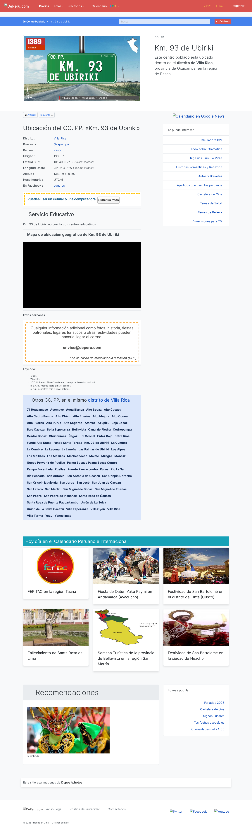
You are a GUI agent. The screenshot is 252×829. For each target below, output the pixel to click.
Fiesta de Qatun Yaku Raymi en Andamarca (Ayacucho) (125, 594)
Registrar (237, 6)
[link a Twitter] (176, 811)
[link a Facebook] (198, 811)
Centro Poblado (35, 21)
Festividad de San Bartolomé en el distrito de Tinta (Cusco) (195, 594)
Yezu (48, 515)
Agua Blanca (75, 409)
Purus (104, 469)
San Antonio (55, 476)
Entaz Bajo (104, 436)
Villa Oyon (97, 509)
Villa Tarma (35, 515)
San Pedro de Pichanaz (60, 496)
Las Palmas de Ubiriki (94, 449)
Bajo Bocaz (119, 423)
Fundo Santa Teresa (67, 443)
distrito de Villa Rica (109, 400)
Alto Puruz (53, 423)
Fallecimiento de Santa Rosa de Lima (55, 656)
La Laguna (52, 449)
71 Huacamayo (37, 409)
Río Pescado (36, 476)
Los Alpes (118, 449)
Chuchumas (57, 436)
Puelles (60, 469)
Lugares (59, 185)
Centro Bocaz (37, 436)
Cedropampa (122, 429)
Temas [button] (56, 6)
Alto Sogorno (72, 423)
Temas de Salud (211, 203)
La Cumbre (119, 443)
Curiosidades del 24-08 (207, 729)
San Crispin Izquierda (42, 482)
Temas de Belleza (210, 212)
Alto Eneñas (81, 416)
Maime (94, 456)
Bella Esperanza (58, 429)
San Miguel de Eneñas (111, 489)
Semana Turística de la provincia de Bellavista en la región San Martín (126, 658)
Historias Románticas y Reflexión (199, 167)
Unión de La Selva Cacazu (45, 509)
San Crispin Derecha (117, 476)
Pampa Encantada (40, 469)
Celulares (224, 21)
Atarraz (90, 423)
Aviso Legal (54, 809)
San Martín (53, 489)
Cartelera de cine (212, 709)
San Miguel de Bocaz (78, 489)
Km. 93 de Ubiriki (96, 443)
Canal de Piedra (99, 429)
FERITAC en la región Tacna (52, 591)
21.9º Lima (213, 6)
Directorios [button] (74, 6)
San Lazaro (35, 489)
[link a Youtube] (221, 811)
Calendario (99, 6)
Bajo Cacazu (36, 429)
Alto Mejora (101, 416)
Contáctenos (117, 809)
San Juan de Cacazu (106, 482)
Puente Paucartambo (83, 469)
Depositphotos (71, 782)
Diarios (43, 6)
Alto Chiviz (63, 416)
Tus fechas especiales (209, 722)
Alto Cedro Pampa (40, 416)
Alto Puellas (35, 423)
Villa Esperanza (77, 509)
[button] (114, 6)
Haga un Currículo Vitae (206, 158)
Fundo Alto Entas (39, 443)
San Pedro (34, 496)
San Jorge (67, 482)
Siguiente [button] (45, 114)
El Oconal (88, 436)
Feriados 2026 (214, 702)
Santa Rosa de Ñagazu (95, 496)
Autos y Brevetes (210, 176)
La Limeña (69, 449)
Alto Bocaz (94, 409)
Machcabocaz (77, 456)
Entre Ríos (122, 436)
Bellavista (79, 429)
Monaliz (120, 456)
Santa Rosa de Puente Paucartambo (52, 502)
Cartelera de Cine (210, 194)
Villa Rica (60, 138)
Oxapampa (61, 144)
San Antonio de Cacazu (83, 476)
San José (83, 482)
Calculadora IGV (211, 140)
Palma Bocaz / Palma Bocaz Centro (92, 462)
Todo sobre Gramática (207, 149)
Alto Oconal (120, 416)
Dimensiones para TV (207, 221)
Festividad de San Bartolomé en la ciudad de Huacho (195, 656)
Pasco (58, 150)
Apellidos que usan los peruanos (200, 185)
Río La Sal (117, 469)
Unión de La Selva (93, 502)
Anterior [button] (31, 114)
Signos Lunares (213, 716)
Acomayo (57, 409)
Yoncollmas (63, 515)
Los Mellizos (36, 456)
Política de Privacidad (85, 809)
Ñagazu (73, 436)
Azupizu (103, 423)
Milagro (106, 456)
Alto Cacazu (112, 409)
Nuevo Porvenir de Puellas (46, 462)
